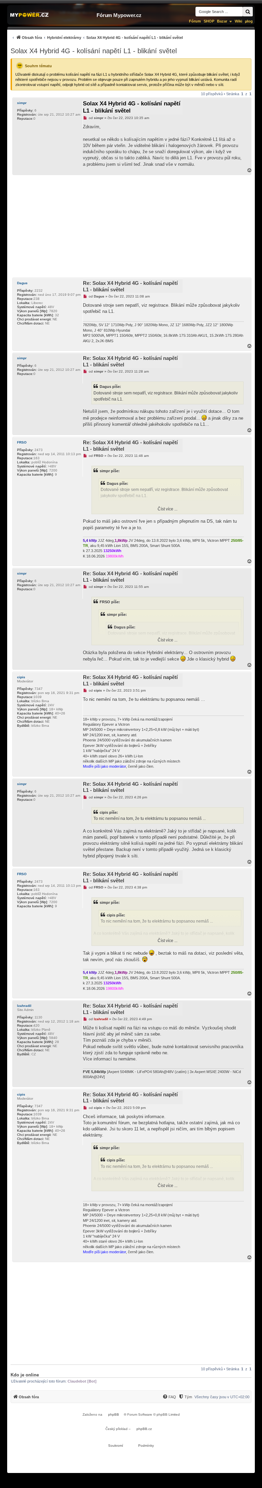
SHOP (209, 21)
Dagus (22, 283)
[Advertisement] (131, 226)
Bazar (222, 21)
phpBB (113, 1414)
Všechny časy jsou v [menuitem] (221, 1397)
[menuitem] (97, 37)
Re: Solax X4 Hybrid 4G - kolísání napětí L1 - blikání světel (130, 286)
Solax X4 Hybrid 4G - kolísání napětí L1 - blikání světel (94, 51)
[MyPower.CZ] (29, 15)
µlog (249, 21)
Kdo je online (25, 1374)
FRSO (22, 442)
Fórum (195, 21)
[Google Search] (248, 11)
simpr (22, 103)
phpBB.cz (144, 1429)
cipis (21, 677)
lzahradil (24, 1006)
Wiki (238, 21)
